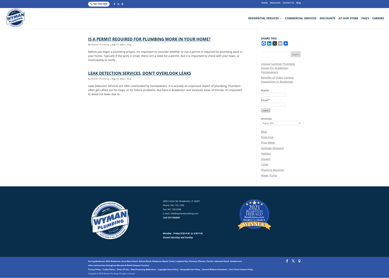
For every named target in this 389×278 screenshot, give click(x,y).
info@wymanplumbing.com (184, 213)
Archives (266, 118)
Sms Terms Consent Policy (241, 269)
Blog (298, 3)
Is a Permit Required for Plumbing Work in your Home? (149, 39)
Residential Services (263, 18)
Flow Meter (268, 142)
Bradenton (100, 261)
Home (265, 3)
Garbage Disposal (272, 148)
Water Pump (269, 175)
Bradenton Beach (160, 261)
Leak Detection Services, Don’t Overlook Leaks (139, 73)
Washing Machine (272, 170)
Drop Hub (267, 137)
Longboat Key (182, 261)
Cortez (172, 261)
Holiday (266, 153)
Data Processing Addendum (143, 269)
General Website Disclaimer (214, 269)
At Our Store (348, 18)
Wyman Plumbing (100, 44)
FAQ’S (365, 18)
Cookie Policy (109, 269)
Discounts (275, 3)
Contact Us (288, 3)
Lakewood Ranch (221, 261)
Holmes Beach (145, 261)
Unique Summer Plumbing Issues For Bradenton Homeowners (278, 68)
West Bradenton (113, 261)
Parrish (210, 261)
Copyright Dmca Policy (168, 269)
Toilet (264, 164)
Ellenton (202, 261)
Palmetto (193, 261)
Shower (266, 159)
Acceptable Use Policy (190, 269)
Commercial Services (300, 18)
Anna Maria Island (129, 261)
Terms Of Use (123, 269)
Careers (378, 18)
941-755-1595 (100, 3)
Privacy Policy (94, 269)
